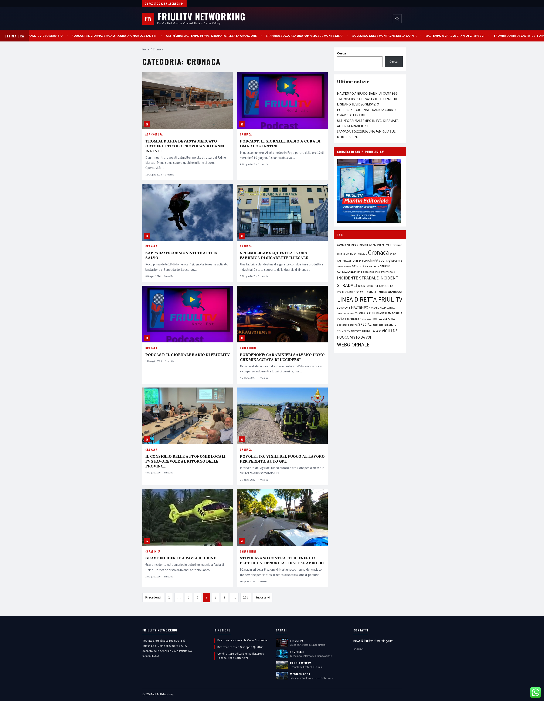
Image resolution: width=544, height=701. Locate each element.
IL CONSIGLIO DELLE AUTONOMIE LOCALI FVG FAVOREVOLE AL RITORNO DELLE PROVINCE (185, 461)
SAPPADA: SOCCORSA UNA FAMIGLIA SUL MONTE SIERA (298, 36)
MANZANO (374, 307)
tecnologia (378, 324)
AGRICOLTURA (154, 134)
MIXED (350, 313)
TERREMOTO (390, 324)
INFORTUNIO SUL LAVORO (374, 286)
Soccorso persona (347, 325)
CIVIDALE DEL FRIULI (382, 245)
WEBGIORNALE (353, 345)
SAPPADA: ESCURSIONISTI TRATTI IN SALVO (181, 255)
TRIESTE (355, 331)
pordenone (353, 319)
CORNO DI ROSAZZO (356, 254)
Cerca (341, 53)
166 (245, 597)
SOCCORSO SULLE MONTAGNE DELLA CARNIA (378, 36)
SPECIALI (365, 324)
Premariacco (365, 319)
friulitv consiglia (382, 260)
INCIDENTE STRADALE (358, 278)
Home (145, 49)
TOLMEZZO (343, 331)
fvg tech (398, 260)
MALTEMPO (359, 307)
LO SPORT (343, 307)
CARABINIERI (248, 348)
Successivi (262, 597)
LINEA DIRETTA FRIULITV (369, 299)
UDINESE (376, 331)
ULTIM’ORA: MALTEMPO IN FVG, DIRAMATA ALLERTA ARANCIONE (205, 36)
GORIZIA (358, 266)
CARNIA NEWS (365, 245)
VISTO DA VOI (360, 337)
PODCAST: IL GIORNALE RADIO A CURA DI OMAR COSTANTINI (108, 36)
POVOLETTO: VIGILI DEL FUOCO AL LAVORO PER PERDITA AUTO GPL (282, 459)
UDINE (366, 331)
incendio (370, 266)
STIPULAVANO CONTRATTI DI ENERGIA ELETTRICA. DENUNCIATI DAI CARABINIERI (282, 560)
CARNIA (354, 245)
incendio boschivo (364, 272)
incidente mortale (385, 272)
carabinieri (343, 245)
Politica (341, 319)
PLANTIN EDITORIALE (389, 313)
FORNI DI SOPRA (360, 261)
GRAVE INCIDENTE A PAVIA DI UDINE (180, 558)
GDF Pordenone (344, 266)
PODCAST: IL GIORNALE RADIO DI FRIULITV (187, 354)
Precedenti (153, 597)
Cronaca (246, 134)
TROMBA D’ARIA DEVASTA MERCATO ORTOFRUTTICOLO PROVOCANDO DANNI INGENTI (184, 146)
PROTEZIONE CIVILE (383, 319)
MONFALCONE (365, 313)
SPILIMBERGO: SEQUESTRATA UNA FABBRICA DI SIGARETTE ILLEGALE (274, 255)
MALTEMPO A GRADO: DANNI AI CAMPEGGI (448, 36)
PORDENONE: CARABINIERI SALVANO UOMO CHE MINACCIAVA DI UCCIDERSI (282, 357)
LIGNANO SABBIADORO (389, 292)
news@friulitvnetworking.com (373, 641)
